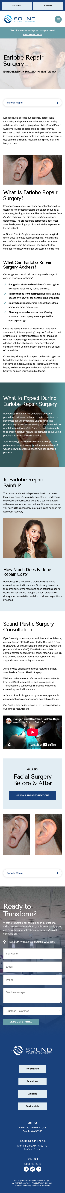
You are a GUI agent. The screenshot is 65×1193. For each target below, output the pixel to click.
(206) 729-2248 (32, 1164)
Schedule (16, 5)
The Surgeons (32, 1069)
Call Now (48, 5)
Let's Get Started (21, 1022)
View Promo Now (32, 34)
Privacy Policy (38, 1183)
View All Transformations (32, 795)
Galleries (32, 1094)
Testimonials (32, 1106)
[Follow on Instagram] (26, 1169)
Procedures (32, 1081)
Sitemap (49, 1183)
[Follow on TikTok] (32, 1169)
